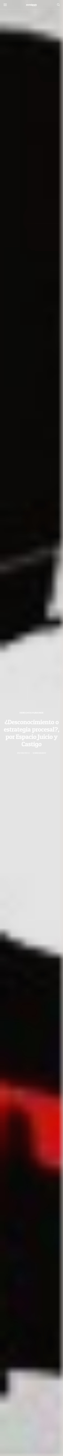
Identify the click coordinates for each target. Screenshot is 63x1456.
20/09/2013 (23, 753)
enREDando (39, 753)
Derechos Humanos (31, 713)
